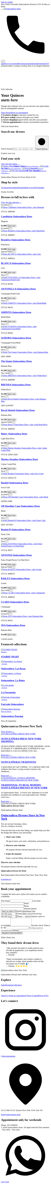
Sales (3, 985)
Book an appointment (19, 113)
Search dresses (6, 149)
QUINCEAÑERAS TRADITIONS (18, 762)
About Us (5, 996)
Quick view (11, 226)
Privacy (29, 996)
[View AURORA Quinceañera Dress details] (25, 329)
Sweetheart (14, 188)
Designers (41, 64)
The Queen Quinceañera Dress (16, 361)
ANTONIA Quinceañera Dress (16, 555)
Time (20, 914)
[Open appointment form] (2, 61)
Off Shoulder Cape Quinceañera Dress (20, 506)
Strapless (21, 188)
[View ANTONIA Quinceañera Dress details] (25, 546)
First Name (5, 901)
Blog (19, 64)
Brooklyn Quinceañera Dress (15, 239)
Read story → (6, 755)
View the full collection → (11, 202)
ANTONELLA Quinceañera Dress (18, 289)
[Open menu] (2, 9)
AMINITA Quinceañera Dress (16, 312)
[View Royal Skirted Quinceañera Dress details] (25, 401)
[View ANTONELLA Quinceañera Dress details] (25, 280)
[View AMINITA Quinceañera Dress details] (23, 303)
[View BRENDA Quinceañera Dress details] (24, 375)
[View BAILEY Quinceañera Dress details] (21, 569)
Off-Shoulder (39, 188)
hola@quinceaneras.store (11, 1114)
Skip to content (7, 2)
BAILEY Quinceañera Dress (15, 578)
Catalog (35, 996)
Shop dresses (6, 113)
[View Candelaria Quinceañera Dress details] (22, 207)
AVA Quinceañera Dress (13, 625)
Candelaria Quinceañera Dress (16, 216)
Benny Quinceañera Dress (14, 433)
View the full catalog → (10, 164)
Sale (2, 64)
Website (15, 930)
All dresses (5, 188)
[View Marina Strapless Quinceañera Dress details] (25, 450)
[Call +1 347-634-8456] (25, 59)
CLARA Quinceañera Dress (15, 602)
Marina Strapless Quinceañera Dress (19, 459)
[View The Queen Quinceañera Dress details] (24, 352)
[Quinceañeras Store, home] (12, 9)
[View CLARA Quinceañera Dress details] (23, 593)
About (23, 64)
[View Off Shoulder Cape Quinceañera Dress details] (24, 497)
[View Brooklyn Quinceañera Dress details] (23, 231)
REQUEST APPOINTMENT (12, 933)
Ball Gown (29, 188)
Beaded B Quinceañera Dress (15, 529)
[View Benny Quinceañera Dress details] (24, 425)
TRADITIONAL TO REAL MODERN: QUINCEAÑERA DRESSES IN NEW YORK (24, 786)
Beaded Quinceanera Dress (14, 482)
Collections (17, 985)
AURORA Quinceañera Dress (16, 338)
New (6, 64)
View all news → (8, 732)
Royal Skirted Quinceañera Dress (18, 410)
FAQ (47, 64)
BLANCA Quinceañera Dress (16, 263)
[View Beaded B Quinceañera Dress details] (23, 520)
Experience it (6, 879)
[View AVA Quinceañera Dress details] (22, 616)
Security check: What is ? (25, 927)
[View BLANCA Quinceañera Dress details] (21, 254)
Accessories (12, 64)
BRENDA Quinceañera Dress (16, 384)
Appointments (31, 64)
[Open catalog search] (4, 61)
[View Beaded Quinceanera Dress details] (22, 474)
